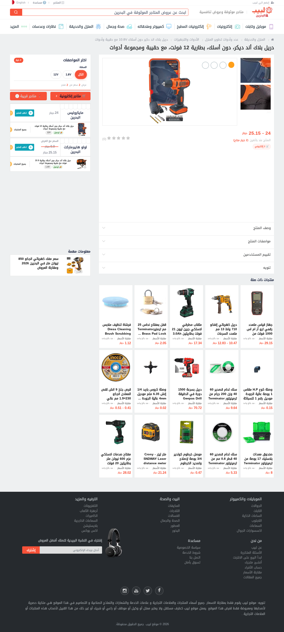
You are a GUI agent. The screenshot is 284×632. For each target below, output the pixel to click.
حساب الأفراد (253, 568)
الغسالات (174, 516)
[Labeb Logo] (262, 12)
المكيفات (174, 506)
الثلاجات (175, 511)
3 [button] (214, 65)
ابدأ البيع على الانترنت (247, 558)
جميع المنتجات (20, 129)
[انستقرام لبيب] (125, 591)
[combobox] (103, 12)
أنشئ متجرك (253, 562)
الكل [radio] (80, 74)
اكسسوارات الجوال (249, 531)
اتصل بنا (194, 558)
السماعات (256, 526)
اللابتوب (257, 521)
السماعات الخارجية (86, 521)
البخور (176, 531)
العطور (175, 526)
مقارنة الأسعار (252, 572)
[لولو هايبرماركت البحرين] (82, 164)
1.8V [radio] (68, 74)
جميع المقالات (252, 577)
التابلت (258, 511)
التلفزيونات (91, 506)
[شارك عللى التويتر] (148, 591)
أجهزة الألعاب (89, 511)
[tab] (70, 96)
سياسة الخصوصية (188, 548)
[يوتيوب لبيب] (136, 591)
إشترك (31, 550)
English (21, 2)
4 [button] (205, 65)
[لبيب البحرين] (272, 39)
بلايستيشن (90, 526)
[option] (169, 91)
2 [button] (223, 65)
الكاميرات (92, 516)
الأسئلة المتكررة (251, 553)
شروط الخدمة (191, 553)
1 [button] (231, 65)
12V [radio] (55, 74)
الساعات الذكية (252, 516)
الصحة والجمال (170, 521)
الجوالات (256, 506)
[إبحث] (16, 12)
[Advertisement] (186, 186)
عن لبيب (256, 548)
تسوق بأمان (192, 562)
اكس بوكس (89, 531)
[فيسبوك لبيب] (159, 591)
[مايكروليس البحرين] (82, 129)
